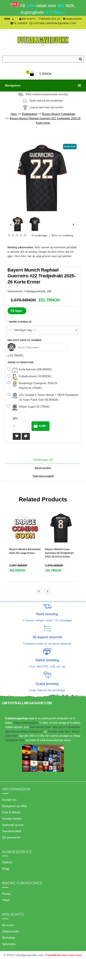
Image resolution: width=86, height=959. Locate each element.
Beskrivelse (43, 468)
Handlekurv (74, 19)
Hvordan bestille (12, 818)
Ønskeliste (8, 937)
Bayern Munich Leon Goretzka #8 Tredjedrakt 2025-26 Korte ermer (59, 553)
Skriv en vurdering (62, 235)
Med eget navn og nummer (25, 340)
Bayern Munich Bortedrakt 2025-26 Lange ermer (25, 551)
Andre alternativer (21, 362)
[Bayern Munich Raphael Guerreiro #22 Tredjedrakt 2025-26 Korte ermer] (43, 178)
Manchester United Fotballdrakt (24, 731)
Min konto (29, 19)
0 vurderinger (39, 235)
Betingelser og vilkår (14, 806)
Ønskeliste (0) (50, 19)
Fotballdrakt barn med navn (63, 955)
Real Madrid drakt (40, 727)
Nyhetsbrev (9, 944)
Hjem (14, 114)
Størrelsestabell (43, 476)
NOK (7, 18)
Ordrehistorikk (10, 931)
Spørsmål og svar (13, 824)
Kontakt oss (9, 799)
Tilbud (5, 900)
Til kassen (20, 23)
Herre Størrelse (20, 322)
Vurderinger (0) (43, 459)
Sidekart (7, 862)
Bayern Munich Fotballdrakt (58, 114)
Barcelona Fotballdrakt (66, 727)
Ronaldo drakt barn (59, 731)
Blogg (5, 868)
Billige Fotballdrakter (25, 722)
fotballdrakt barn (15, 740)
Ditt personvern (11, 837)
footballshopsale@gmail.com (54, 23)
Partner (6, 893)
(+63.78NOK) (15, 355)
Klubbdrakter (29, 114)
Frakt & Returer (11, 812)
